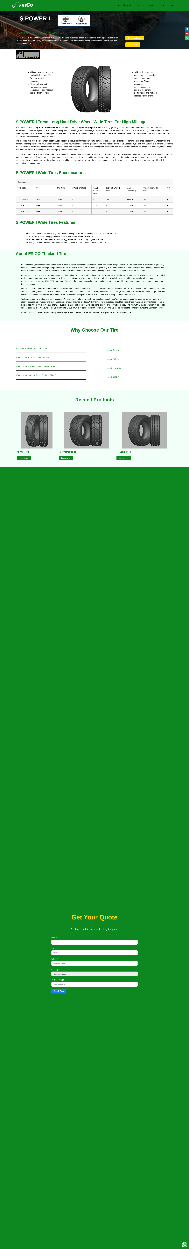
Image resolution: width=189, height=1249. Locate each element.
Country (54, 969)
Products (140, 5)
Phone (54, 948)
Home (117, 5)
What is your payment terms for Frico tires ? (36, 375)
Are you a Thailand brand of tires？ (32, 348)
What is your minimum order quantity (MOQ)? (36, 366)
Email (53, 959)
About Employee (114, 377)
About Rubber (113, 359)
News (162, 5)
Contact (172, 5)
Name (54, 938)
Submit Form (59, 991)
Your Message (57, 980)
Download (152, 5)
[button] (51, 350)
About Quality (113, 350)
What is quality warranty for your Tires (33, 357)
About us (127, 5)
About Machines (114, 368)
